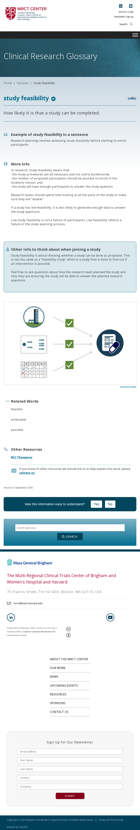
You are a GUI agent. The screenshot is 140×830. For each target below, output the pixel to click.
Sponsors (57, 703)
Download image (128, 386)
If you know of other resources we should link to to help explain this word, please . (74, 471)
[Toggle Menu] (135, 35)
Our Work (57, 668)
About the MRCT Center (69, 659)
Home (8, 83)
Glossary (23, 83)
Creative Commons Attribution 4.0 (39, 631)
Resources (58, 694)
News (54, 677)
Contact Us (59, 712)
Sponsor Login (126, 11)
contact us (26, 473)
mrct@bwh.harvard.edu (28, 603)
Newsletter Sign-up (124, 16)
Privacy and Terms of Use (111, 819)
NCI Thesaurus (21, 457)
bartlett (24, 827)
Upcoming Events (64, 686)
